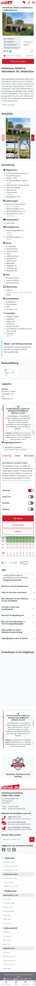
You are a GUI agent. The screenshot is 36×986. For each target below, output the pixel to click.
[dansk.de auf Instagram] (9, 850)
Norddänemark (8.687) (10, 866)
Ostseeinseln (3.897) (10, 878)
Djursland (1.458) (9, 903)
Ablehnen (18, 531)
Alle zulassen (18, 518)
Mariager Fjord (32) (9, 956)
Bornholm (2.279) (9, 862)
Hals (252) (6, 944)
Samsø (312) (7, 923)
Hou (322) (6, 952)
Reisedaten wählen (19, 61)
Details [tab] (17, 456)
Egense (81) (7, 940)
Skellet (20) (6, 968)
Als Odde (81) (7, 936)
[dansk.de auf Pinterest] (14, 850)
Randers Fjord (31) (9, 964)
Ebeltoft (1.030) (8, 907)
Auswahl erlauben (18, 525)
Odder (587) (7, 919)
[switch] (31, 496)
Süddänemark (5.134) (10, 886)
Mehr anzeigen (9, 105)
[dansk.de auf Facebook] (4, 850)
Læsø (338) (6, 915)
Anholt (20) (6, 899)
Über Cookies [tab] (29, 456)
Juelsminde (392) (8, 911)
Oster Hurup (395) (9, 960)
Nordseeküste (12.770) (10, 870)
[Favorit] (31, 51)
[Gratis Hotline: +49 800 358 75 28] (28, 2)
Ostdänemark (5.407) (10, 874)
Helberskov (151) (9, 948)
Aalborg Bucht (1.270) (10, 895)
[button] (33, 2)
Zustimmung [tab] (6, 456)
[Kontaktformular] (24, 2)
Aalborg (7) (6, 932)
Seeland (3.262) (8, 882)
